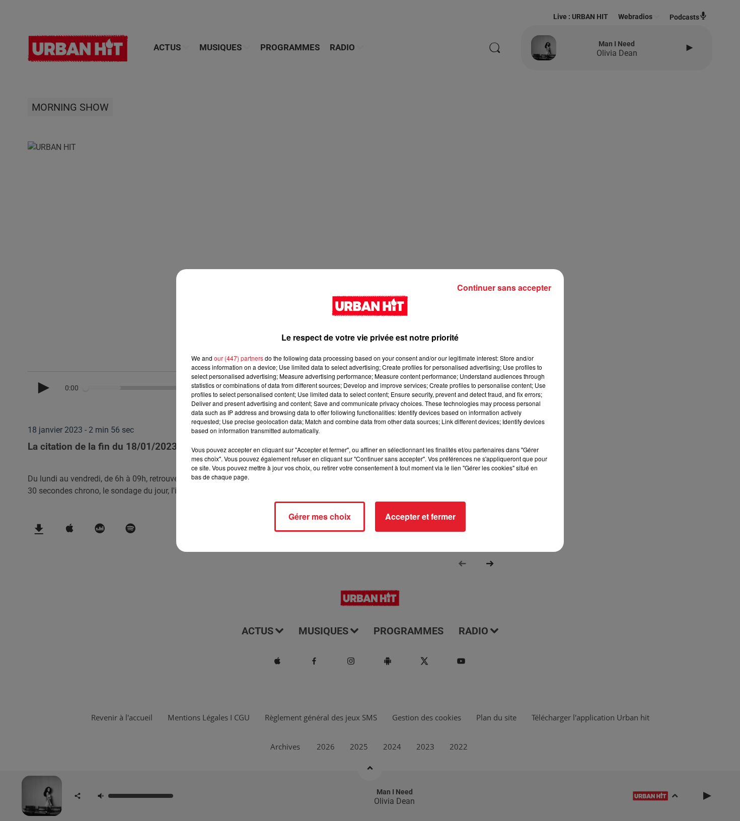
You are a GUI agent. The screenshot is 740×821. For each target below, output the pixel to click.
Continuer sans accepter (504, 287)
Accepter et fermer (420, 516)
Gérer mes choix (319, 516)
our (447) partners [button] (238, 358)
